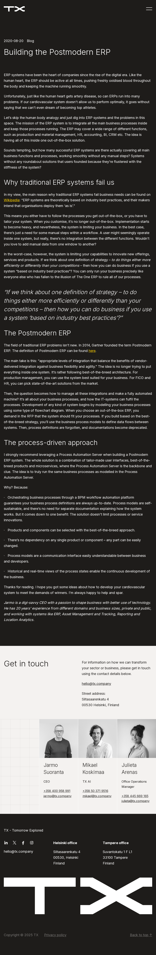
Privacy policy (55, 935)
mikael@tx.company (97, 796)
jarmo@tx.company (58, 796)
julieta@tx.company (136, 801)
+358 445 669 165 (135, 796)
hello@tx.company (96, 684)
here (92, 351)
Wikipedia (11, 200)
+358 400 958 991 (57, 791)
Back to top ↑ (141, 935)
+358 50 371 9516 (95, 791)
